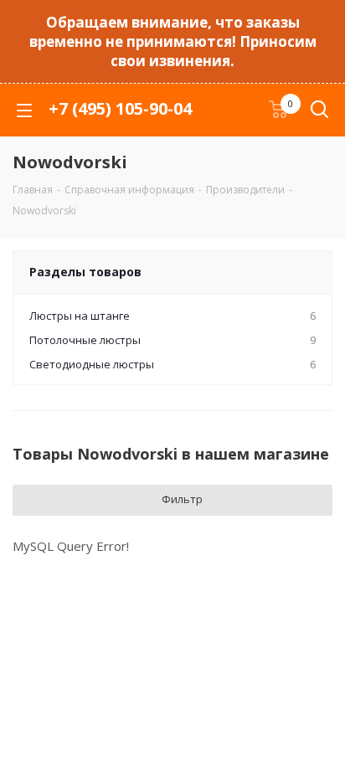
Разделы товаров (85, 272)
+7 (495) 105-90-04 (120, 108)
